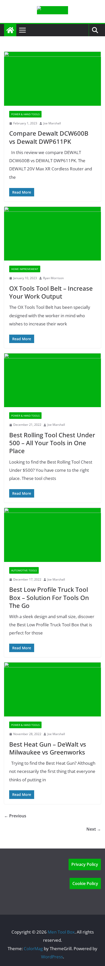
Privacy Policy (84, 864)
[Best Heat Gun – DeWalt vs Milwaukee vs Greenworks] (52, 689)
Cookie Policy (85, 883)
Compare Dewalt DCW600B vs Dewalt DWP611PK (48, 137)
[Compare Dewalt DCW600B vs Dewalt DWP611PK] (52, 78)
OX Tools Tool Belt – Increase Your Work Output (51, 292)
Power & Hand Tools (25, 114)
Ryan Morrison (53, 278)
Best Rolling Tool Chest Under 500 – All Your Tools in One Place (52, 443)
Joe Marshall (52, 123)
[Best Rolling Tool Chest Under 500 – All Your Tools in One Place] (52, 380)
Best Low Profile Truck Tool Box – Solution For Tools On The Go (49, 597)
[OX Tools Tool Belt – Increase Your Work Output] (52, 234)
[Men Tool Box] (10, 30)
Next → (93, 829)
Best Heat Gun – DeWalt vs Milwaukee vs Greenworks (47, 748)
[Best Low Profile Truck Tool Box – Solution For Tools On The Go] (52, 535)
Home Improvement (24, 269)
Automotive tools (24, 570)
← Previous (15, 816)
